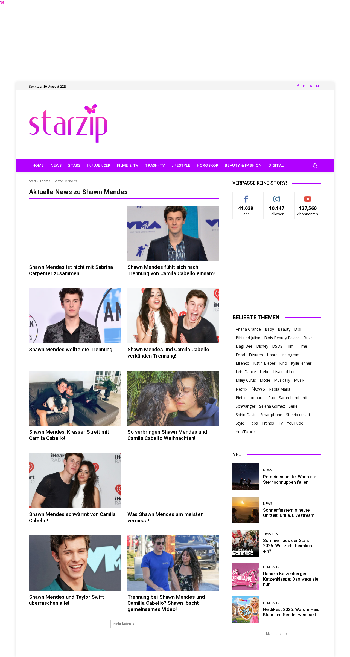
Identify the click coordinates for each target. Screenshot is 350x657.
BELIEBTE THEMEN (255, 317)
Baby (269, 329)
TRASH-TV (270, 534)
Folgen (277, 196)
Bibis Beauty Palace (282, 337)
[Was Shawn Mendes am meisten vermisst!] (173, 480)
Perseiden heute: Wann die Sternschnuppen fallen (289, 479)
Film (290, 346)
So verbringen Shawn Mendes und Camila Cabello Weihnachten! (167, 435)
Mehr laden (122, 623)
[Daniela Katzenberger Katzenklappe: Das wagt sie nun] (245, 576)
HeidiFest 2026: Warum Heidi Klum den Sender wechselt (291, 612)
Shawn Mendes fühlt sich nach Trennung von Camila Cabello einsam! (171, 270)
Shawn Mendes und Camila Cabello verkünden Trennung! (168, 352)
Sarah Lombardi (293, 397)
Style (240, 423)
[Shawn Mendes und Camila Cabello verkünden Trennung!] (173, 315)
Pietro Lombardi (250, 397)
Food (240, 354)
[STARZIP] (68, 123)
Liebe (264, 371)
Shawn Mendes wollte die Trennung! (71, 349)
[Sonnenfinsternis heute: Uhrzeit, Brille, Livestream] (245, 510)
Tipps (253, 423)
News (258, 388)
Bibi (297, 329)
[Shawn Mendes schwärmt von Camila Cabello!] (75, 480)
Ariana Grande (248, 329)
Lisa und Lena (285, 371)
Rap (271, 397)
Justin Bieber (264, 363)
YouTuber (245, 431)
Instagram (290, 354)
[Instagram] (304, 86)
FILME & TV (271, 567)
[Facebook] (298, 86)
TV (280, 423)
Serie (293, 406)
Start (32, 181)
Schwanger (245, 406)
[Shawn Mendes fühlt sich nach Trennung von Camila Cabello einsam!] (173, 233)
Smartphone (271, 414)
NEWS (267, 470)
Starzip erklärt (298, 414)
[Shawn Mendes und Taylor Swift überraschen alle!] (75, 563)
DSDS (277, 346)
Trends (268, 423)
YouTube (295, 423)
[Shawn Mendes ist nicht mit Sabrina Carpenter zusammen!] (75, 233)
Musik (299, 380)
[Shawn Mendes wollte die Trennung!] (75, 315)
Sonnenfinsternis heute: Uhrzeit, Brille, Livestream (288, 513)
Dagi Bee (244, 346)
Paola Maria (279, 389)
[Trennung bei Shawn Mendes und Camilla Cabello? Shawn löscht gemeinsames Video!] (173, 563)
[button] (314, 165)
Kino (283, 363)
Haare (272, 354)
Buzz (308, 337)
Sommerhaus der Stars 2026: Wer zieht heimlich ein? (287, 546)
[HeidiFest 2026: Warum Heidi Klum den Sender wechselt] (245, 609)
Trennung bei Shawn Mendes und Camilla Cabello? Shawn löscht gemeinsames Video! (166, 603)
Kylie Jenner (301, 363)
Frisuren (256, 354)
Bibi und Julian (248, 337)
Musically (282, 380)
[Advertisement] (175, 38)
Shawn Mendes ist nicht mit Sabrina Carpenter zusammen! (71, 270)
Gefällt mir (246, 196)
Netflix (241, 389)
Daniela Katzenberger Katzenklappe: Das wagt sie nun (290, 579)
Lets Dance (246, 371)
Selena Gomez (272, 406)
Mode (265, 380)
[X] (311, 86)
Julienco (242, 363)
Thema (45, 181)
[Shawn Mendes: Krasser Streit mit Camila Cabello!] (75, 398)
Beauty (284, 329)
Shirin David (246, 414)
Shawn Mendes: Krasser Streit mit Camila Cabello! (69, 435)
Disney (262, 346)
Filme (302, 346)
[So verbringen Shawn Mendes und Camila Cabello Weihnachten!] (173, 398)
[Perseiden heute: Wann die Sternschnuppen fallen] (245, 476)
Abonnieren (308, 196)
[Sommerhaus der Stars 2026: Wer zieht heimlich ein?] (245, 543)
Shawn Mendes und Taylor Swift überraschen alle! (66, 600)
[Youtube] (317, 86)
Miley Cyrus (246, 380)
